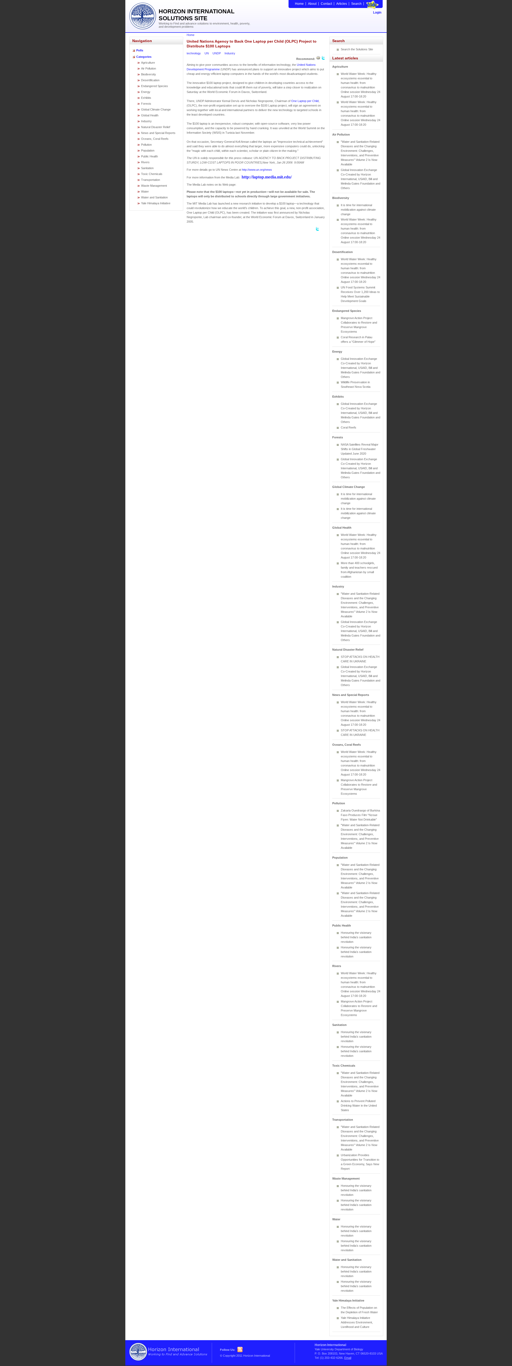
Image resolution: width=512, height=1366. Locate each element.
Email (347, 1357)
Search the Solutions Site (357, 49)
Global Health (149, 115)
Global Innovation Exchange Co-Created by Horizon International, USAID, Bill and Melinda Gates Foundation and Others (360, 179)
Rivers (145, 162)
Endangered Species (154, 86)
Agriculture (148, 62)
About (312, 4)
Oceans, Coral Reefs (155, 138)
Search (356, 4)
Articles (341, 4)
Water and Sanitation (154, 197)
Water (145, 191)
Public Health (149, 156)
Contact (326, 4)
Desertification (150, 80)
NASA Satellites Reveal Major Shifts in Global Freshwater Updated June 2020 (359, 449)
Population (147, 150)
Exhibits (146, 97)
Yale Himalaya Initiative (155, 203)
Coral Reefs (348, 427)
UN (207, 53)
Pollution (146, 144)
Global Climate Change (156, 109)
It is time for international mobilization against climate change (358, 209)
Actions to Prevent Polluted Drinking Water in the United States (359, 1105)
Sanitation (147, 168)
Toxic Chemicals (151, 174)
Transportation (150, 179)
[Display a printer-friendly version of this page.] (318, 58)
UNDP (217, 53)
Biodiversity (148, 74)
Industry (146, 121)
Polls (139, 50)
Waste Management (154, 185)
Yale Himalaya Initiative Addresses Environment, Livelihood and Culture (357, 1322)
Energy (145, 91)
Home (299, 4)
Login (377, 12)
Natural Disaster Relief (155, 127)
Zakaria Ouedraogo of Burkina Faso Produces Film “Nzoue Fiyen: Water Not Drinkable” (360, 815)
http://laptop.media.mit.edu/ (267, 177)
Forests (146, 103)
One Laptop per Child (305, 101)
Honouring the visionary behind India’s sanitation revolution (356, 937)
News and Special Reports (158, 132)
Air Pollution (148, 68)
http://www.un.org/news (257, 169)
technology (194, 53)
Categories (143, 56)
